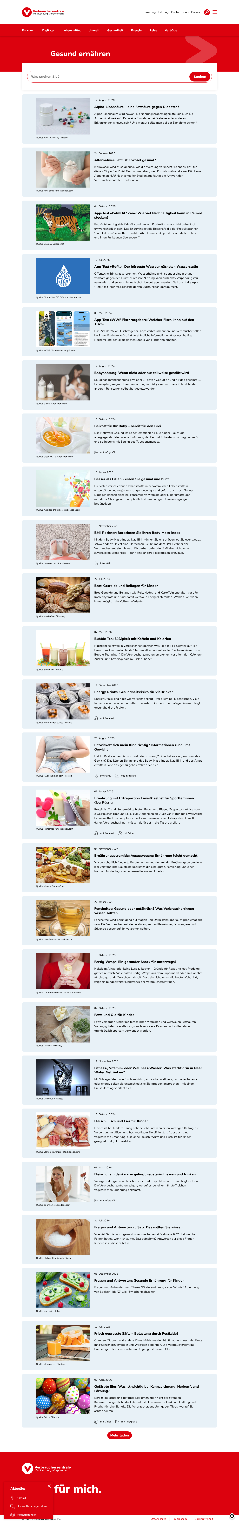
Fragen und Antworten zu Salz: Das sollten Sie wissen (138, 1227)
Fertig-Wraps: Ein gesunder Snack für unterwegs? (135, 962)
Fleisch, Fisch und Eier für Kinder (121, 1121)
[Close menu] (49, 1486)
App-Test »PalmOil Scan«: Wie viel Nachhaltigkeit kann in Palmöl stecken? (148, 215)
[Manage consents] (232, 1516)
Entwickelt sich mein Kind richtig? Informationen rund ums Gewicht (142, 747)
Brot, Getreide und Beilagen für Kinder (126, 585)
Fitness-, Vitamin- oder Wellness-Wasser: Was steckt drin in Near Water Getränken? (148, 1070)
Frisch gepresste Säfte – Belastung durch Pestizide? (136, 1333)
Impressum (180, 1519)
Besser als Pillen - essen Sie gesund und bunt (131, 479)
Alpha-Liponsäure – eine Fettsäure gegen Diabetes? (136, 107)
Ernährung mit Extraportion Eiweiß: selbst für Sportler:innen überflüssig (144, 800)
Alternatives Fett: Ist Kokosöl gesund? (125, 160)
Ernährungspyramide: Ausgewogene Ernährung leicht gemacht (145, 855)
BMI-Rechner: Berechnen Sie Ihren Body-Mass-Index (137, 532)
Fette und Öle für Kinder (114, 1015)
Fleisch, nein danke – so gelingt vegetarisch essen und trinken (145, 1174)
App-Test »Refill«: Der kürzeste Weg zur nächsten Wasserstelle (146, 266)
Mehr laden (119, 1435)
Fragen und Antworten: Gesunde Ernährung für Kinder (139, 1280)
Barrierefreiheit (204, 1519)
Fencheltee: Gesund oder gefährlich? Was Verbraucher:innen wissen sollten (144, 910)
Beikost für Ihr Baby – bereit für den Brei (127, 426)
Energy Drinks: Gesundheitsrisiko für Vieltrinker (133, 692)
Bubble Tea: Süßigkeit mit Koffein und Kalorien (132, 638)
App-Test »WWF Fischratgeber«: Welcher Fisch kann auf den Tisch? (144, 322)
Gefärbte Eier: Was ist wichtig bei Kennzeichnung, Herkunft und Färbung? (146, 1388)
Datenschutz (158, 1519)
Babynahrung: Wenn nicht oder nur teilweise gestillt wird (141, 373)
